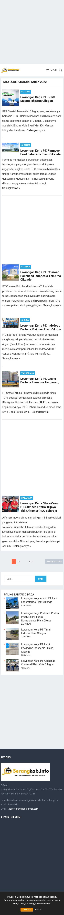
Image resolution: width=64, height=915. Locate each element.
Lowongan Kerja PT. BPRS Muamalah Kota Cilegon (37, 99)
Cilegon (25, 92)
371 (30, 561)
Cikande (25, 145)
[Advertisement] (32, 32)
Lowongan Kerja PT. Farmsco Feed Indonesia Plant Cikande (40, 152)
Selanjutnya (54, 561)
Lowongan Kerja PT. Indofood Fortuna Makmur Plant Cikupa (40, 327)
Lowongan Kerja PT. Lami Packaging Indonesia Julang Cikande (37, 648)
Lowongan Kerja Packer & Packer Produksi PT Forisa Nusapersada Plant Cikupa (40, 617)
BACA (38, 909)
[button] (51, 70)
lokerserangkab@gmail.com (23, 808)
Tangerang (27, 373)
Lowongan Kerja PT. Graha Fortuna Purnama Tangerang (39, 380)
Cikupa (25, 320)
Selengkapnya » (36, 130)
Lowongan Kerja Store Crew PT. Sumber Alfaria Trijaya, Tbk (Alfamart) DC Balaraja (39, 507)
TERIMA (26, 909)
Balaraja (26, 498)
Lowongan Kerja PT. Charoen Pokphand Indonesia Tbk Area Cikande (40, 275)
